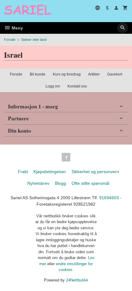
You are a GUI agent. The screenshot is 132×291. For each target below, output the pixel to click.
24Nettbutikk (77, 280)
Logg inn (52, 86)
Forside (9, 39)
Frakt (23, 171)
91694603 (109, 197)
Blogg (60, 183)
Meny (16, 27)
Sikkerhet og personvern (95, 171)
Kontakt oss (77, 86)
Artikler (94, 74)
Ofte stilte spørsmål (90, 183)
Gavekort (114, 74)
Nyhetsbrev (38, 183)
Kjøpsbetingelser (49, 171)
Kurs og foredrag (67, 74)
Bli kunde (37, 74)
